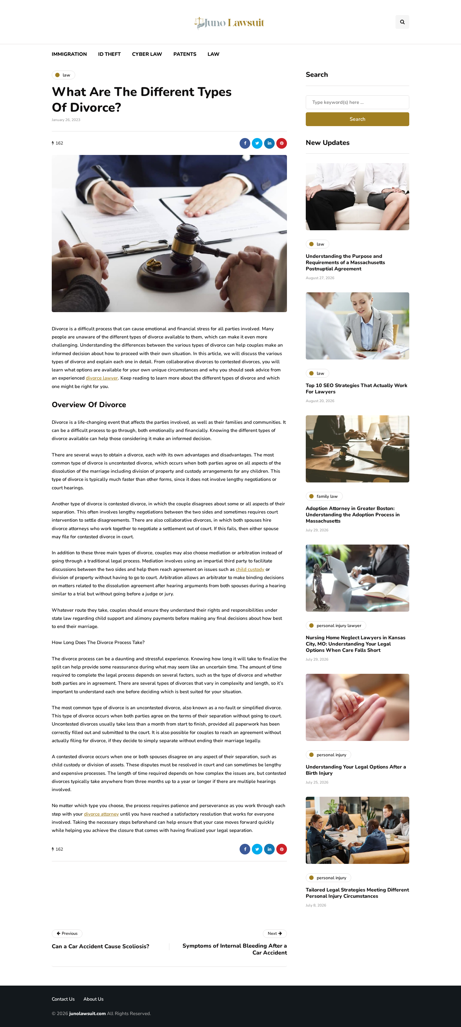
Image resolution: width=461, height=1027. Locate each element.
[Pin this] (281, 143)
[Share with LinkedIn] (269, 143)
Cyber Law (147, 54)
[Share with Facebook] (245, 143)
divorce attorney (101, 814)
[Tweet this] (257, 143)
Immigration (69, 54)
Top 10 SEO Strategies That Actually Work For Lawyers (356, 388)
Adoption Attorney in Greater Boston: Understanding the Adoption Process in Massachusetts (353, 514)
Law (214, 54)
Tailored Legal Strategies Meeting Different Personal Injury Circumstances (357, 893)
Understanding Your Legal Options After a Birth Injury (356, 770)
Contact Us (63, 999)
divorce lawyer (102, 378)
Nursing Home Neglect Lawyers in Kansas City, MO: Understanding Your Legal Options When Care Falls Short (355, 644)
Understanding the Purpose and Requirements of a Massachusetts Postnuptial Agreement (345, 262)
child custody (250, 569)
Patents (184, 54)
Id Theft (109, 54)
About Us (93, 999)
